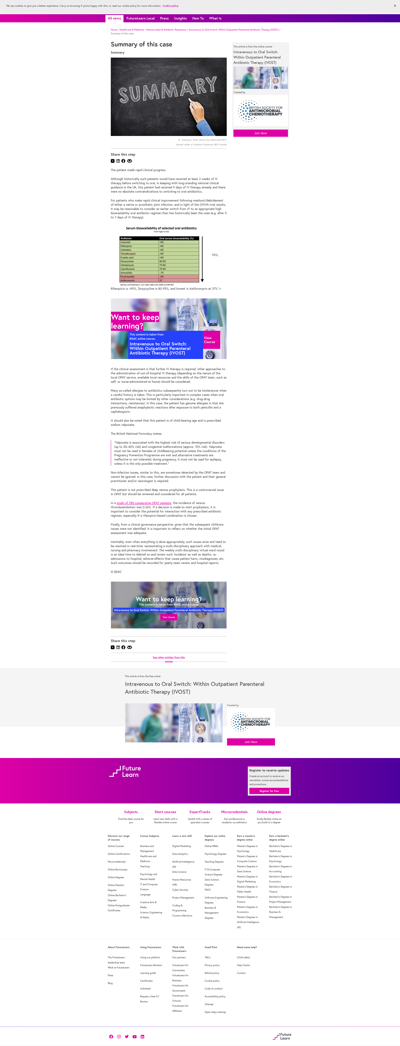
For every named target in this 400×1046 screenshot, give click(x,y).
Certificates (146, 980)
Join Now (260, 133)
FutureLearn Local (141, 18)
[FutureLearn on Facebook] (112, 1036)
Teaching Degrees (214, 861)
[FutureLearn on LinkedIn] (142, 1036)
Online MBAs (211, 846)
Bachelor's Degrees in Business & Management (280, 912)
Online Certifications (119, 853)
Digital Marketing (181, 846)
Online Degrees (116, 877)
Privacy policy (212, 965)
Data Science (179, 871)
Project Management (183, 897)
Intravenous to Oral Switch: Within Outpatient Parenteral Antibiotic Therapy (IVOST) (234, 29)
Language (145, 894)
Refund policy (212, 973)
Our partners (179, 957)
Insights (180, 18)
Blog (110, 983)
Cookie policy (212, 980)
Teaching (145, 866)
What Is (215, 18)
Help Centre (243, 965)
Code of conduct (214, 988)
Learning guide (148, 973)
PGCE (208, 889)
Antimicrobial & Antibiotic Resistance (166, 29)
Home (114, 29)
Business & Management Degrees (211, 912)
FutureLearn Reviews (151, 965)
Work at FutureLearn (118, 967)
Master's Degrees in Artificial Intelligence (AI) (248, 922)
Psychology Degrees (215, 853)
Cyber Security (180, 889)
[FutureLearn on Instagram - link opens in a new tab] (119, 1036)
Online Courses (116, 846)
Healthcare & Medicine (132, 29)
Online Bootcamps (117, 869)
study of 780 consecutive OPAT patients (144, 503)
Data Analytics (180, 853)
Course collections (182, 915)
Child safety (243, 957)
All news (114, 18)
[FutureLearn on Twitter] (127, 1036)
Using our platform (150, 957)
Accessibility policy (215, 996)
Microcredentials (117, 861)
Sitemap (209, 1004)
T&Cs (207, 957)
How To (198, 18)
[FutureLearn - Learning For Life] (282, 1036)
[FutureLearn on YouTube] (134, 1036)
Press (164, 18)
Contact (241, 973)
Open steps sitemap (215, 1012)
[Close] (395, 5)
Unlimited (145, 988)
